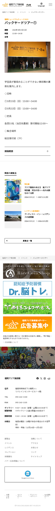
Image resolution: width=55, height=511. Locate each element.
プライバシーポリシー (33, 495)
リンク (33, 452)
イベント (8, 443)
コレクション (10, 452)
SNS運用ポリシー (47, 496)
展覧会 (7, 439)
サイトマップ (36, 456)
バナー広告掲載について (15, 461)
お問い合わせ (7, 496)
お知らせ (34, 447)
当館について (36, 439)
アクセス (34, 443)
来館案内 (8, 456)
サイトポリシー (19, 496)
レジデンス (9, 447)
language (41, 6)
